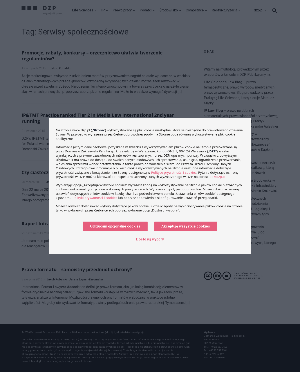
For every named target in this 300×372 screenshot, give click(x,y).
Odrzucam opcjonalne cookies (115, 226)
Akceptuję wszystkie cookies (185, 226)
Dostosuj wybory (150, 239)
